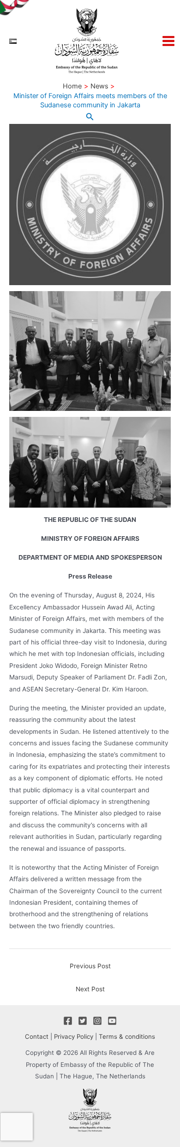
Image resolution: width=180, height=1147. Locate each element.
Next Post (90, 989)
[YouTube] (112, 1020)
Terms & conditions (127, 1036)
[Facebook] (67, 1020)
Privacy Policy (73, 1036)
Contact (36, 1036)
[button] (90, 117)
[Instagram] (97, 1020)
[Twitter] (82, 1020)
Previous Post (90, 966)
